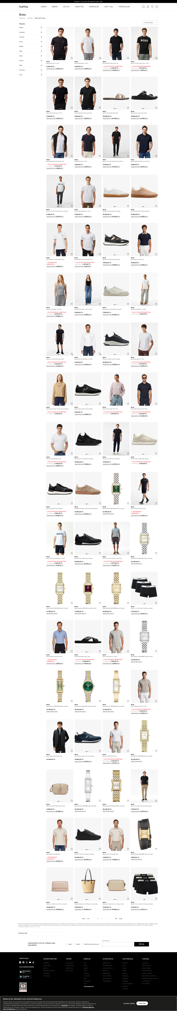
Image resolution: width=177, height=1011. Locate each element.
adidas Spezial (106, 973)
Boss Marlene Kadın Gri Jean (138, 309)
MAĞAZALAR (124, 7)
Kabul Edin (142, 1003)
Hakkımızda (145, 963)
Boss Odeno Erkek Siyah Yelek (54, 756)
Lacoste (86, 968)
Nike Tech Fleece (107, 976)
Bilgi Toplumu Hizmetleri (149, 976)
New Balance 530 (107, 965)
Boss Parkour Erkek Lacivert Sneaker (84, 756)
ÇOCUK (66, 7)
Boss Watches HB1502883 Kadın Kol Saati (114, 608)
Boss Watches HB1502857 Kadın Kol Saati (113, 706)
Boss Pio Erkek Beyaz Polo (110, 756)
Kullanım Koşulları (147, 973)
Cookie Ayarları (146, 981)
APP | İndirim (69, 970)
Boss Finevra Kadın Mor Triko (110, 409)
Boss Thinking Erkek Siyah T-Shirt (140, 63)
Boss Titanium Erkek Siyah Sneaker (84, 458)
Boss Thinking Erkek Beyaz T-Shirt (55, 558)
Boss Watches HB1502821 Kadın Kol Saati (141, 558)
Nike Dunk (105, 970)
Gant (123, 965)
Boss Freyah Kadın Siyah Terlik (139, 113)
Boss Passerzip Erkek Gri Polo (139, 706)
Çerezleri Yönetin (129, 1003)
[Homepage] (23, 7)
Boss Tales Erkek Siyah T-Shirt (54, 113)
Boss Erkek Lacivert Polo (137, 259)
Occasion (124, 973)
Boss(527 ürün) (40, 18)
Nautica (124, 970)
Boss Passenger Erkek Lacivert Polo (140, 161)
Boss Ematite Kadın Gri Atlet (53, 309)
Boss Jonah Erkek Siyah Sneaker (111, 259)
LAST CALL (108, 7)
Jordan (85, 970)
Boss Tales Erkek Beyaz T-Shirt (83, 211)
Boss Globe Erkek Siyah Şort (138, 508)
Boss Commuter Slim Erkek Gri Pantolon (57, 211)
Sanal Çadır (125, 976)
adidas (85, 965)
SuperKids (125, 981)
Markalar (30, 18)
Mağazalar (46, 963)
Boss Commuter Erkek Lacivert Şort (112, 558)
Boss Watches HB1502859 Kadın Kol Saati (57, 706)
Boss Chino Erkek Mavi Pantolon (111, 458)
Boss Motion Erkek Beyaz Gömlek (83, 359)
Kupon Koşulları (70, 965)
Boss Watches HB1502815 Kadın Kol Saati (141, 756)
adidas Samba (106, 963)
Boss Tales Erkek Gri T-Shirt (110, 656)
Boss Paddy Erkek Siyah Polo (110, 63)
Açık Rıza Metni (146, 965)
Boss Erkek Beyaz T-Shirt (81, 63)
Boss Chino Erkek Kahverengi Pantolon (141, 806)
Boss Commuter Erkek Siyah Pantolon (113, 161)
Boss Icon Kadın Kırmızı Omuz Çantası (56, 904)
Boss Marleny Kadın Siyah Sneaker (84, 409)
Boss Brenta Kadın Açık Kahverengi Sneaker (86, 508)
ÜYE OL (141, 944)
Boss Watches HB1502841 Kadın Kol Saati (85, 706)
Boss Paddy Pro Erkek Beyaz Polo (55, 259)
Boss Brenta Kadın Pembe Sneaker (140, 211)
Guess (85, 983)
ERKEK (55, 7)
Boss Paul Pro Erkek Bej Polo (110, 854)
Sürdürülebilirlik (107, 981)
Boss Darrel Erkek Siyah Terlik (82, 656)
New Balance (87, 981)
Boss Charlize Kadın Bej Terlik (110, 113)
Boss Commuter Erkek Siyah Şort (55, 359)
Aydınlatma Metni (147, 970)
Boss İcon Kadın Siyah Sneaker (54, 508)
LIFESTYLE (79, 7)
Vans (85, 978)
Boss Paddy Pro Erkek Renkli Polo (83, 259)
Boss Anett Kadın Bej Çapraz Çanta (55, 806)
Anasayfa (22, 18)
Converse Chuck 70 (108, 968)
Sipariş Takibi (47, 965)
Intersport (125, 986)
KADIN (43, 7)
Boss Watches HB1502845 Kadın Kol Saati (113, 806)
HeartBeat (125, 988)
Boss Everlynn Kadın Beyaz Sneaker (112, 309)
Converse (86, 973)
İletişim (45, 968)
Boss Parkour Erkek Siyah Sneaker (84, 558)
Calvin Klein (87, 976)
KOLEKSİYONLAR (108, 959)
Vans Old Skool (107, 978)
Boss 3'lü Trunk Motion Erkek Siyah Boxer (142, 904)
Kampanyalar (69, 963)
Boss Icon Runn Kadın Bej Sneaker (140, 458)
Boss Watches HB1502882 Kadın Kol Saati (142, 656)
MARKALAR (94, 7)
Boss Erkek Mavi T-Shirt (81, 161)
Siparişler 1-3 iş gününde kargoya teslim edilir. (88, 1)
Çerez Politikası (146, 968)
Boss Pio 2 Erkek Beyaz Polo (53, 458)
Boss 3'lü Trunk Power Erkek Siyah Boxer (142, 608)
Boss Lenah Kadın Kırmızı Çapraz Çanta (113, 904)
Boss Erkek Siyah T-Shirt (52, 63)
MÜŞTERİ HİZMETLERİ (50, 959)
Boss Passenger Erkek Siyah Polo (83, 113)
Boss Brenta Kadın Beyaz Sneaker (111, 211)
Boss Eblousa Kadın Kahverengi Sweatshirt (57, 409)
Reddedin (64, 1005)
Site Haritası (46, 976)
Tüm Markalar (89, 986)
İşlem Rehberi (146, 983)
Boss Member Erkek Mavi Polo (54, 656)
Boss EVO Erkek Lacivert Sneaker (111, 359)
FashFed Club (69, 968)
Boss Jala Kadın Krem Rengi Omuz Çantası (86, 904)
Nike (85, 963)
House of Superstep (127, 983)
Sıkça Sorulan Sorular (49, 970)
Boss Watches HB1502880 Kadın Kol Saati (142, 854)
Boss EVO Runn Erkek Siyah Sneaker (84, 854)
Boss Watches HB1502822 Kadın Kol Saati (113, 508)
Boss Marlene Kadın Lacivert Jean (83, 309)
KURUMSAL (145, 959)
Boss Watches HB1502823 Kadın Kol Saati (57, 608)
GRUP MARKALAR (127, 959)
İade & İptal (46, 973)
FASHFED (69, 959)
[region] (88, 1003)
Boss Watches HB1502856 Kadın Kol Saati (85, 806)
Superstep (125, 978)
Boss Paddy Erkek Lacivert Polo (139, 409)
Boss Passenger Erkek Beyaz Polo (55, 161)
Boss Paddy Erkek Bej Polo (53, 854)
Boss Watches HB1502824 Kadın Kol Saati (85, 608)
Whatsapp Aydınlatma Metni (150, 978)
